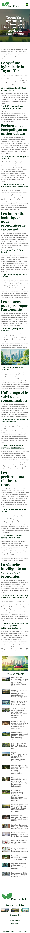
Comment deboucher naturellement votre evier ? (19, 842)
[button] (27, 4)
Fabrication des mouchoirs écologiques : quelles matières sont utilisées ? (19, 818)
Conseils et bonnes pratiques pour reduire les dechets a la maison (19, 834)
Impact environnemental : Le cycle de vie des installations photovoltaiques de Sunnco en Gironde (19, 757)
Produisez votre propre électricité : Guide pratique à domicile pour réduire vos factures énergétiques (19, 693)
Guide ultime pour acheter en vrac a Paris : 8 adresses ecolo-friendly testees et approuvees (19, 724)
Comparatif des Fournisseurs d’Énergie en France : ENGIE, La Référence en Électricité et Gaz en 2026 (19, 682)
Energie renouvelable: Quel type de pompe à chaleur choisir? (19, 874)
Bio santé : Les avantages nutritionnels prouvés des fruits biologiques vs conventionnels (19, 735)
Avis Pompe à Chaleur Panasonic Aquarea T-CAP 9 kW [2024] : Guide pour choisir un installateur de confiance (19, 713)
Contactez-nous (15, 924)
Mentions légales (15, 920)
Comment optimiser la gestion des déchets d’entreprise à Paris (19, 702)
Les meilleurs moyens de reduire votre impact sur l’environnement (19, 857)
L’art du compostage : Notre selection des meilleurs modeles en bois (19, 745)
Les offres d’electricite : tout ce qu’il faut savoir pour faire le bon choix (19, 826)
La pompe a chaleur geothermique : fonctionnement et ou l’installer (19, 866)
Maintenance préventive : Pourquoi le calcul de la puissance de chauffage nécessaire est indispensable (19, 782)
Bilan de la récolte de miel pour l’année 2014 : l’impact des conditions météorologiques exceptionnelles (19, 769)
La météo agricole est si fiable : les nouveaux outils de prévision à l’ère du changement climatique (19, 808)
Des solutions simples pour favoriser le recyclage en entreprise (19, 850)
